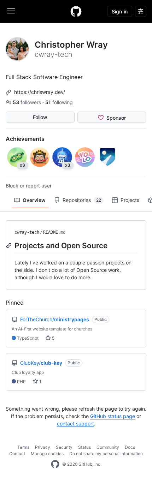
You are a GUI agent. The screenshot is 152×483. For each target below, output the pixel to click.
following (59, 102)
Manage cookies (47, 453)
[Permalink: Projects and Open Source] (9, 245)
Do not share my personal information (106, 453)
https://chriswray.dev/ (39, 92)
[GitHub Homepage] (55, 464)
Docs (130, 447)
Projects (130, 200)
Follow (40, 117)
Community (108, 447)
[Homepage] (76, 11)
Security (64, 447)
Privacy (42, 447)
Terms (23, 447)
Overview (34, 200)
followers (27, 102)
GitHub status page (112, 416)
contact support (75, 424)
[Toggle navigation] (11, 11)
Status (84, 447)
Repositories (82, 200)
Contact (17, 453)
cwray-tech (26, 232)
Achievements (25, 138)
